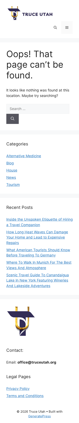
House (11, 170)
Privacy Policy (17, 389)
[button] (55, 27)
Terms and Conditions (25, 396)
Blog (10, 163)
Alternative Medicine (23, 156)
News (11, 177)
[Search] (12, 119)
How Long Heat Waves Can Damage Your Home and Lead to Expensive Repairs (37, 237)
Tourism (13, 185)
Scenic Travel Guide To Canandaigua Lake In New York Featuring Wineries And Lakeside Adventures (37, 280)
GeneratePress (39, 416)
